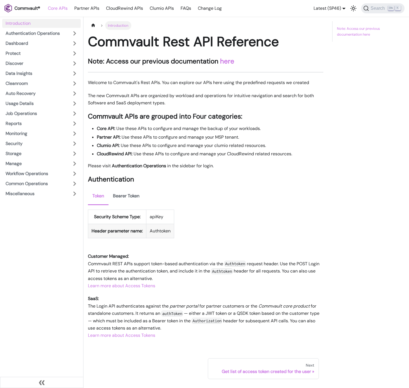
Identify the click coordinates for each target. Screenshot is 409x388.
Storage (13, 153)
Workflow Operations (27, 173)
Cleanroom (17, 83)
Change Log (210, 8)
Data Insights (19, 73)
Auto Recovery (21, 93)
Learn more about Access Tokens (121, 286)
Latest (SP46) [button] (327, 8)
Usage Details (20, 103)
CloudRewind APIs (124, 8)
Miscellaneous (20, 194)
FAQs (186, 8)
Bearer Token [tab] (126, 196)
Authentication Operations (33, 33)
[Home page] (93, 25)
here (227, 61)
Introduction (18, 23)
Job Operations (21, 113)
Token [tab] (98, 196)
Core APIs (58, 8)
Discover (14, 63)
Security (14, 143)
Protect (13, 53)
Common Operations (27, 183)
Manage (14, 163)
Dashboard (17, 43)
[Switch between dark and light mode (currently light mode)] (353, 8)
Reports (14, 123)
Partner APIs (86, 8)
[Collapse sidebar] (41, 382)
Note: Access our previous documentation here (358, 31)
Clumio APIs (162, 8)
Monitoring (16, 133)
